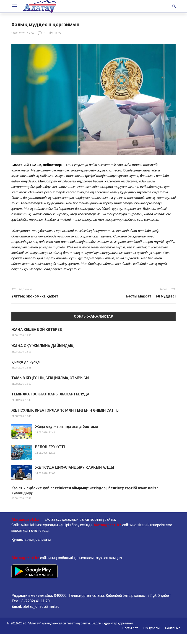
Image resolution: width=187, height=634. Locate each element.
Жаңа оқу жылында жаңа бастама (66, 426)
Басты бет (130, 628)
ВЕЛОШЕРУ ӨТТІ (50, 447)
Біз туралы (151, 628)
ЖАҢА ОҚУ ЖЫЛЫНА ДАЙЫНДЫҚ (42, 346)
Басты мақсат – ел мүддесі (151, 296)
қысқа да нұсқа (25, 362)
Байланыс (172, 628)
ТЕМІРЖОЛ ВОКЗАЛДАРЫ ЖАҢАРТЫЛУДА (50, 394)
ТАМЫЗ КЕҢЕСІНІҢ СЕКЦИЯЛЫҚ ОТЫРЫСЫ (50, 378)
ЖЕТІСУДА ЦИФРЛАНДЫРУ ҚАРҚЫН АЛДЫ (74, 467)
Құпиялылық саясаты (31, 540)
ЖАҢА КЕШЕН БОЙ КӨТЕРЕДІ (37, 329)
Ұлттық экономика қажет (34, 296)
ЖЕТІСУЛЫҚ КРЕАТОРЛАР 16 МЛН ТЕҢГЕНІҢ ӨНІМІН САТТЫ (65, 410)
